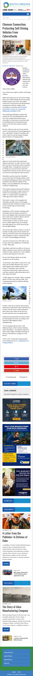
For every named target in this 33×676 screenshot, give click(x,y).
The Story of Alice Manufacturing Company (15, 609)
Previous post (11, 377)
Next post (23, 377)
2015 (25, 674)
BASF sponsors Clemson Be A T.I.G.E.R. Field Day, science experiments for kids (21, 574)
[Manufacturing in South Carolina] (16, 5)
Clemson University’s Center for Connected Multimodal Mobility (14, 109)
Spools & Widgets (8, 583)
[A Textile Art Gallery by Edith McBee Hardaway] (7, 640)
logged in (14, 394)
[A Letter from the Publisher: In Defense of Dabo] (16, 528)
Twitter (19, 672)
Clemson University (8, 509)
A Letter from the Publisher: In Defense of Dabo (14, 537)
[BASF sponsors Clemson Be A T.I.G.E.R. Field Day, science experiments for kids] (7, 574)
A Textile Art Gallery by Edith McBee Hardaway (21, 639)
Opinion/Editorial (8, 659)
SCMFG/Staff (11, 65)
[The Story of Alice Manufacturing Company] (16, 601)
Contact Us (6, 663)
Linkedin (14, 672)
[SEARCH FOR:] (16, 18)
